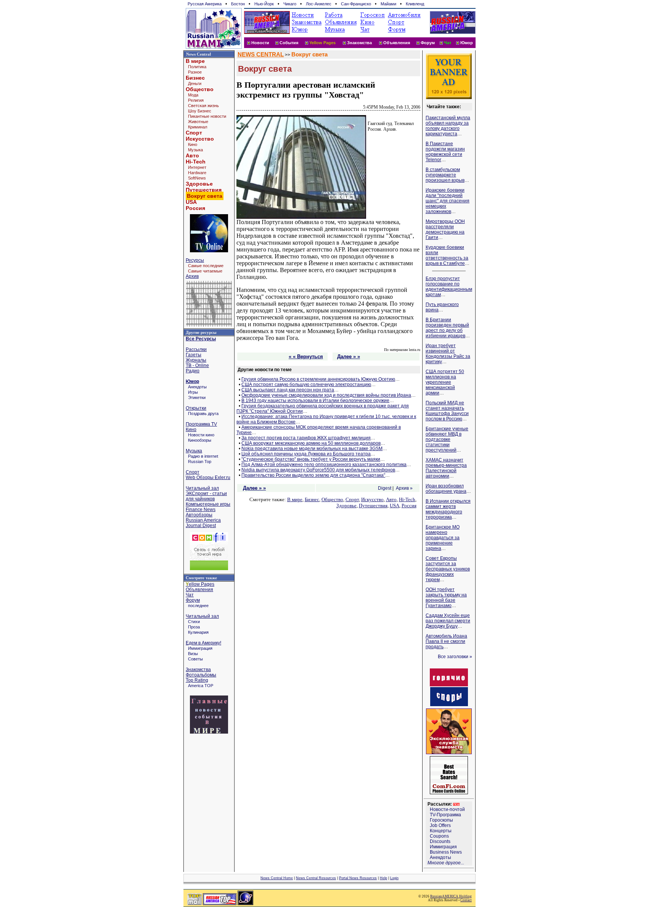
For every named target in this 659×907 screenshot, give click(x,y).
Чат (190, 595)
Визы (193, 653)
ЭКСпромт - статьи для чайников (206, 496)
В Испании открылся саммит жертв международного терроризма (448, 509)
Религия (196, 100)
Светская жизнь (203, 105)
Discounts (440, 841)
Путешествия (204, 190)
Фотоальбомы (201, 675)
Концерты (441, 830)
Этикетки (197, 397)
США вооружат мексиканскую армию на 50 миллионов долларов (311, 443)
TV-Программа (445, 814)
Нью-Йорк (264, 4)
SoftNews (197, 178)
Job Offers (440, 825)
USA (191, 202)
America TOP (200, 685)
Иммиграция (200, 648)
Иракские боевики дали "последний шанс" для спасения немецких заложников (447, 200)
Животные (198, 121)
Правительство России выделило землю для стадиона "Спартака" (313, 475)
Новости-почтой (447, 809)
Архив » (404, 488)
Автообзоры (199, 515)
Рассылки (196, 349)
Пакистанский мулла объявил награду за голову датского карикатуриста (448, 125)
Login (394, 878)
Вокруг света (309, 54)
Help (383, 878)
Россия (195, 208)
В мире (195, 61)
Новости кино (201, 435)
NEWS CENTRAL (261, 54)
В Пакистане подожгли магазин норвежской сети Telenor (445, 151)
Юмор (466, 42)
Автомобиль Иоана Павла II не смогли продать (446, 641)
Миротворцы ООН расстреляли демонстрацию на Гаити (445, 229)
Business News (446, 852)
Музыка (195, 149)
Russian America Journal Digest (203, 523)
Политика (197, 66)
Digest (384, 488)
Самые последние (205, 265)
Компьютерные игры (208, 504)
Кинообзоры (199, 440)
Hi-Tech (196, 162)
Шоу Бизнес (199, 111)
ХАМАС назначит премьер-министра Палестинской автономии (446, 468)
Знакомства (359, 42)
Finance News (200, 509)
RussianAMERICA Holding (451, 896)
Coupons (439, 836)
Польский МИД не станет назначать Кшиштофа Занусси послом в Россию (447, 410)
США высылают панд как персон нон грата (287, 390)
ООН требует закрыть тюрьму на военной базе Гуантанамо (446, 597)
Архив (192, 276)
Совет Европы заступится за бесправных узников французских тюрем (448, 569)
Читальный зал (202, 488)
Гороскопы (441, 820)
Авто (192, 155)
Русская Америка (205, 4)
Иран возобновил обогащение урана (446, 488)
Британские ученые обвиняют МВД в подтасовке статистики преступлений (447, 439)
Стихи (194, 621)
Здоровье (199, 184)
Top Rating (197, 680)
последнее (198, 605)
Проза (194, 627)
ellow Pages (200, 584)
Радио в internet (203, 456)
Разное (195, 72)
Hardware (197, 172)
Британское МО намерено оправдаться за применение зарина (443, 537)
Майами (388, 4)
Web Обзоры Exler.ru (208, 477)
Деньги (194, 83)
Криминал (197, 127)
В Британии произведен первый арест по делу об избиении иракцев (447, 327)
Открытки (196, 408)
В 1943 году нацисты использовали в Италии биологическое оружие (315, 400)
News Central (198, 54)
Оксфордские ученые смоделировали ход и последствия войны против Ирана (326, 395)
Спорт (194, 133)
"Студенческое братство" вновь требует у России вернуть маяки (310, 459)
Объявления (396, 42)
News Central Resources (316, 878)
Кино (192, 144)
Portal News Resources (358, 878)
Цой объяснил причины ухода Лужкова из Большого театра (306, 454)
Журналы (196, 360)
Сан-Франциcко (356, 4)
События (289, 42)
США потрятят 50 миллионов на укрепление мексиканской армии (445, 382)
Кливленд (415, 4)
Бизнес (195, 78)
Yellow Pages (322, 42)
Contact (466, 900)
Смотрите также (201, 577)
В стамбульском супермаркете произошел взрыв (445, 175)
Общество (200, 89)
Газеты (193, 354)
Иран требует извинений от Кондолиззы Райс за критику (448, 353)
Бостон (238, 4)
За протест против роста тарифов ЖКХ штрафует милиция (306, 438)
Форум (428, 42)
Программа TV (201, 424)
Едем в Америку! (203, 643)
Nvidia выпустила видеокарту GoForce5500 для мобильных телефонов (318, 470)
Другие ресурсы (201, 332)
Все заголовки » (455, 656)
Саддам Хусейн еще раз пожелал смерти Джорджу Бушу (448, 621)
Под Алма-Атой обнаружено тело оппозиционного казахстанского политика (324, 464)
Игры (193, 392)
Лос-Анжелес (318, 4)
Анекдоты (197, 387)
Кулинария (198, 632)
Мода (193, 95)
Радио (192, 370)
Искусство (200, 139)
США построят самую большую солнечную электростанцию (306, 384)
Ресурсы (195, 260)
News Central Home (276, 878)
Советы (195, 659)
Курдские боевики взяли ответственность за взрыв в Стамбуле (447, 255)
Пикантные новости (207, 116)
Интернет (197, 167)
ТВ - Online (197, 365)
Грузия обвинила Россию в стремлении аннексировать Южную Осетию (318, 379)
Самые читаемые (205, 271)
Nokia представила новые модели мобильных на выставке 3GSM (312, 448)
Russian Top (199, 461)
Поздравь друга (203, 413)
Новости (260, 42)
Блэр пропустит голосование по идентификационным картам (449, 286)
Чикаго (289, 4)
